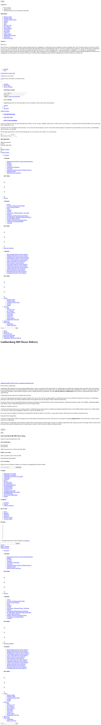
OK (2, 432)
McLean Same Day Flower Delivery (16, 270)
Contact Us (6, 32)
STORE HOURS (8, 488)
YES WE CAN (8, 25)
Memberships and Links (10, 35)
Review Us (6, 321)
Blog (5, 24)
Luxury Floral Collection (13, 207)
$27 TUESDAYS (8, 483)
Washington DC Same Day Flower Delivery (18, 257)
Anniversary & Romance (13, 167)
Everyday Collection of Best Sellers (16, 205)
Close (2, 1)
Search (17, 543)
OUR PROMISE (8, 486)
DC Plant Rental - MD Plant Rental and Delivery (19, 217)
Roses (8, 208)
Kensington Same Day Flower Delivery (17, 271)
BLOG (5, 480)
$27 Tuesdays (7, 27)
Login (2, 78)
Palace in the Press (8, 38)
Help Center (7, 85)
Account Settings (8, 519)
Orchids (9, 211)
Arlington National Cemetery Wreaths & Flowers (19, 170)
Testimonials (7, 36)
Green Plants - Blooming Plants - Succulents (18, 213)
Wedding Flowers (11, 171)
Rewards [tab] (6, 69)
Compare (6, 84)
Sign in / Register (8, 87)
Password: (6, 94)
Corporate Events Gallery (10, 19)
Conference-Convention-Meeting (15, 221)
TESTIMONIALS (8, 493)
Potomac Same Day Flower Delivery (16, 261)
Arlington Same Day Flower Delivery (16, 268)
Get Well (9, 164)
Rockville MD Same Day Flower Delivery (17, 254)
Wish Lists (6, 516)
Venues (5, 22)
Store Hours (7, 31)
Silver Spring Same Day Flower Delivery (17, 264)
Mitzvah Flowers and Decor (14, 173)
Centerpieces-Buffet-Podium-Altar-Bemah (17, 215)
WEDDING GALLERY (10, 475)
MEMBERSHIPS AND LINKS (12, 492)
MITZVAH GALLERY (10, 473)
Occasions (6, 155)
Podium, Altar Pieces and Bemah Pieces (17, 220)
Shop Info (6, 108)
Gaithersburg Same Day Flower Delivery (17, 265)
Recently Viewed (8, 517)
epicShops (26, 540)
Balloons (9, 214)
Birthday (9, 163)
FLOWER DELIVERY (10, 485)
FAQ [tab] (5, 70)
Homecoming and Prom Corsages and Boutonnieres (20, 161)
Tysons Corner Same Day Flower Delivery (17, 267)
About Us (6, 306)
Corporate (9, 223)
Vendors (6, 21)
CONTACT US (8, 489)
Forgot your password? (14, 96)
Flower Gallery (7, 34)
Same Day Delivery (9, 248)
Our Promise (7, 29)
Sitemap (6, 496)
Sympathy (9, 165)
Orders (5, 511)
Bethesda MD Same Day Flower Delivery (17, 255)
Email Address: (7, 93)
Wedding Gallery (8, 18)
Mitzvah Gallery (8, 17)
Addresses (6, 514)
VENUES (6, 479)
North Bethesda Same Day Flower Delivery (18, 258)
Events (5, 298)
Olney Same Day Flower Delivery (15, 263)
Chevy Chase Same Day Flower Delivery (17, 260)
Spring (8, 204)
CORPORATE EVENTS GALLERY (13, 476)
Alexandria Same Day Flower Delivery (17, 273)
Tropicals (9, 210)
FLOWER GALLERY (9, 490)
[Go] (16, 136)
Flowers (6, 198)
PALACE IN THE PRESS (10, 495)
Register (6, 105)
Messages (6, 513)
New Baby (9, 168)
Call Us (2, 545)
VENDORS (7, 478)
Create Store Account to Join (8, 73)
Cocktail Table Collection (13, 218)
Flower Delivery (8, 28)
